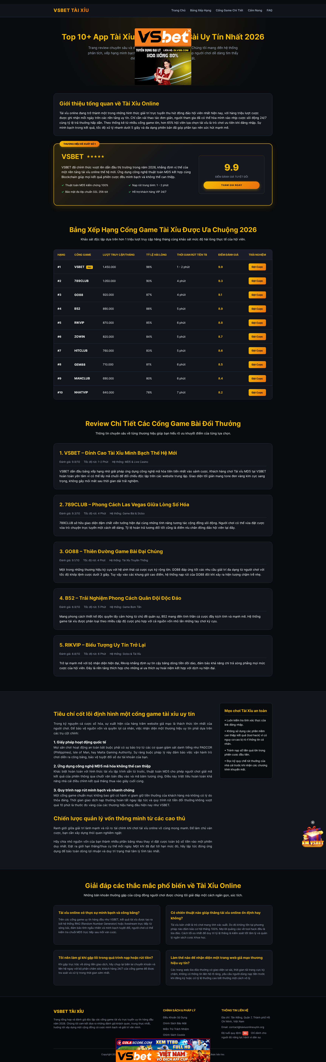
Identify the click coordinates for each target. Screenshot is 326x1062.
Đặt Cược (257, 266)
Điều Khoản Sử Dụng (175, 1017)
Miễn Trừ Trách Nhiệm (176, 1028)
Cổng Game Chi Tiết (229, 10)
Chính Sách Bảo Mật (175, 1023)
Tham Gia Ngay (231, 185)
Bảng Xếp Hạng (200, 10)
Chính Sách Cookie (174, 1034)
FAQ (269, 10)
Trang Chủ (178, 10)
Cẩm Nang (255, 10)
